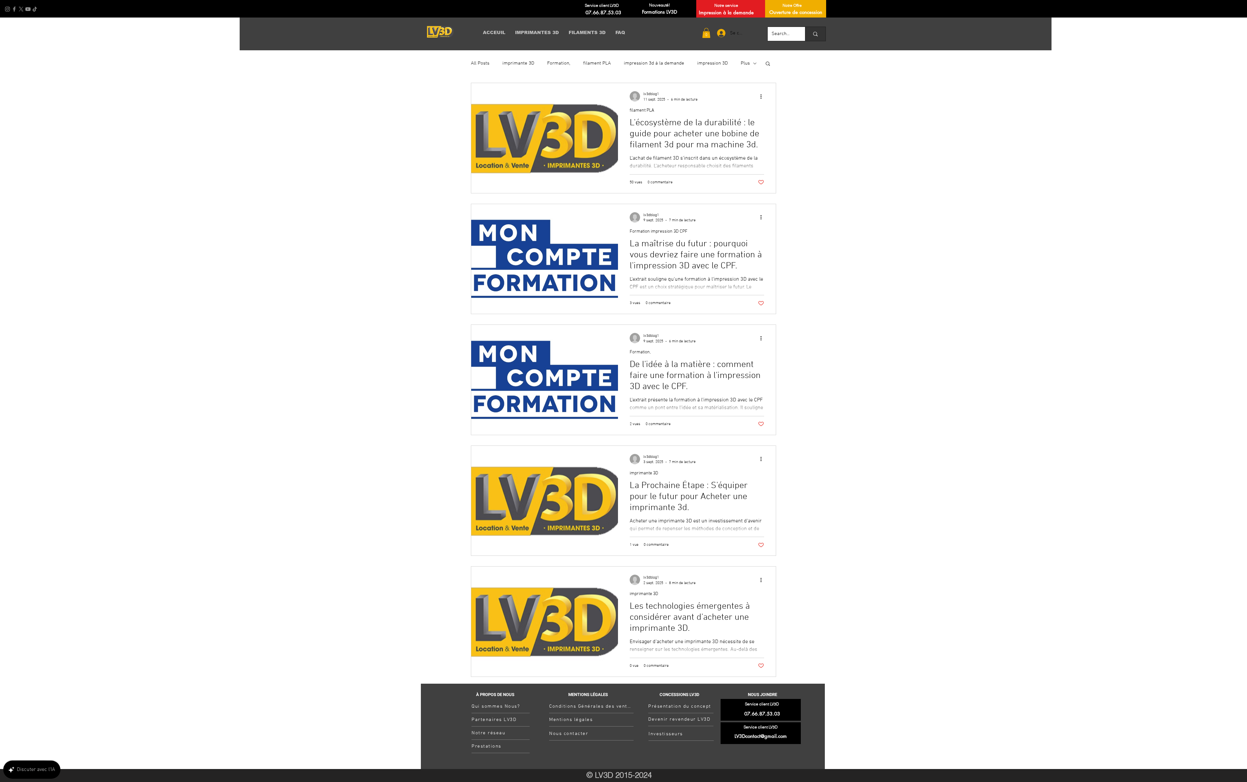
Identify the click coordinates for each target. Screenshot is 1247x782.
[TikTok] (34, 9)
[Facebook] (14, 9)
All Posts (480, 63)
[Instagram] (7, 9)
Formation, (558, 63)
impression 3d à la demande (654, 63)
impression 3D (712, 63)
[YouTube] (28, 9)
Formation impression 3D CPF (658, 231)
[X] (21, 9)
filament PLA (597, 63)
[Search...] (815, 34)
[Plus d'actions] (763, 96)
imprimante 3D (518, 63)
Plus (745, 63)
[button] (706, 33)
